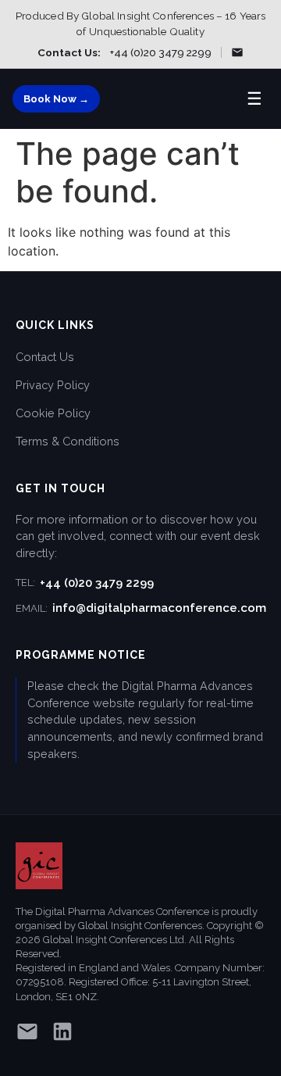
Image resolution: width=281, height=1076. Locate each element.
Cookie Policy (53, 413)
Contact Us (45, 356)
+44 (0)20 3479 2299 (161, 52)
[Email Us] (237, 52)
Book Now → (56, 99)
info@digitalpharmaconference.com (141, 608)
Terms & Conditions (67, 441)
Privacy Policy (53, 384)
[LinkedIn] (62, 1034)
